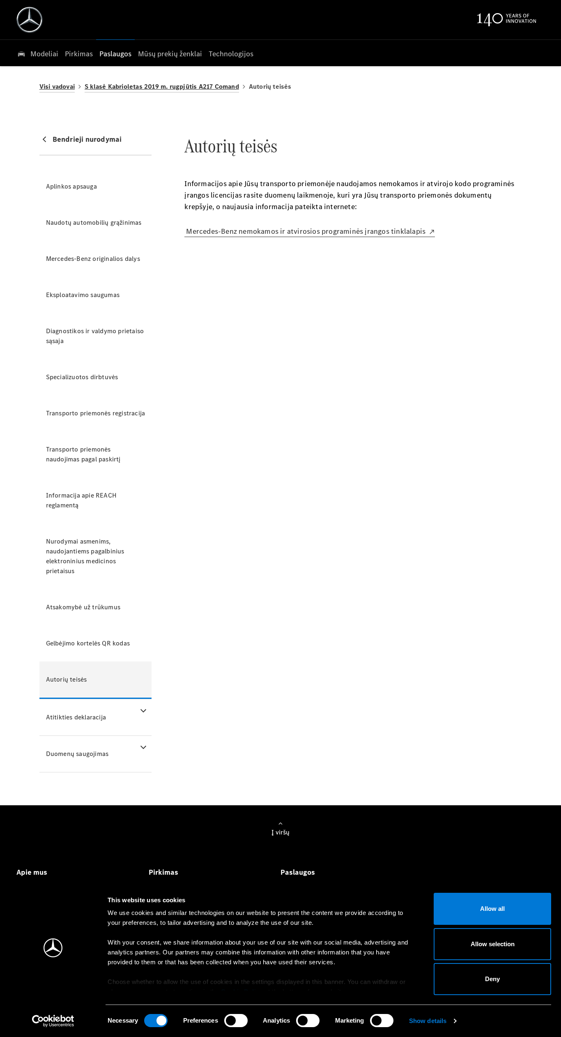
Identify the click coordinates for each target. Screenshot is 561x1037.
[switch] (236, 1020)
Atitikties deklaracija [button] (76, 717)
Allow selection (493, 943)
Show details (427, 1020)
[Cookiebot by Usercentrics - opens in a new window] (53, 1021)
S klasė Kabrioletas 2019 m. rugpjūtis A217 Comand (162, 86)
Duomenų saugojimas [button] (77, 753)
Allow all (492, 908)
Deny (492, 978)
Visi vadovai (57, 86)
